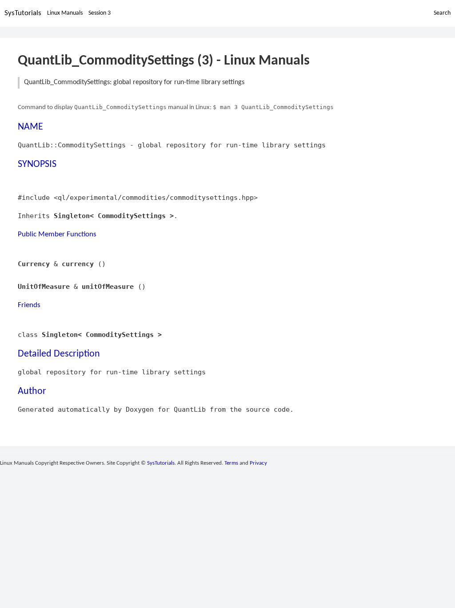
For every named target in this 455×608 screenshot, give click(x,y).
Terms (231, 463)
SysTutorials (22, 13)
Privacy (258, 463)
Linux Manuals (65, 13)
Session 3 (99, 13)
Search (442, 13)
